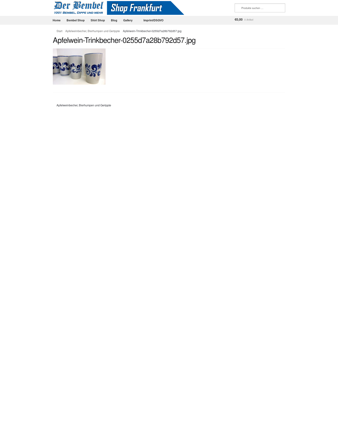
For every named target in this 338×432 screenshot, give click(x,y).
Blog (114, 20)
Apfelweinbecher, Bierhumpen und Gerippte (92, 31)
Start (59, 31)
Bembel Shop (76, 20)
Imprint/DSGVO (153, 20)
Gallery (128, 20)
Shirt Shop (98, 20)
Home (57, 20)
